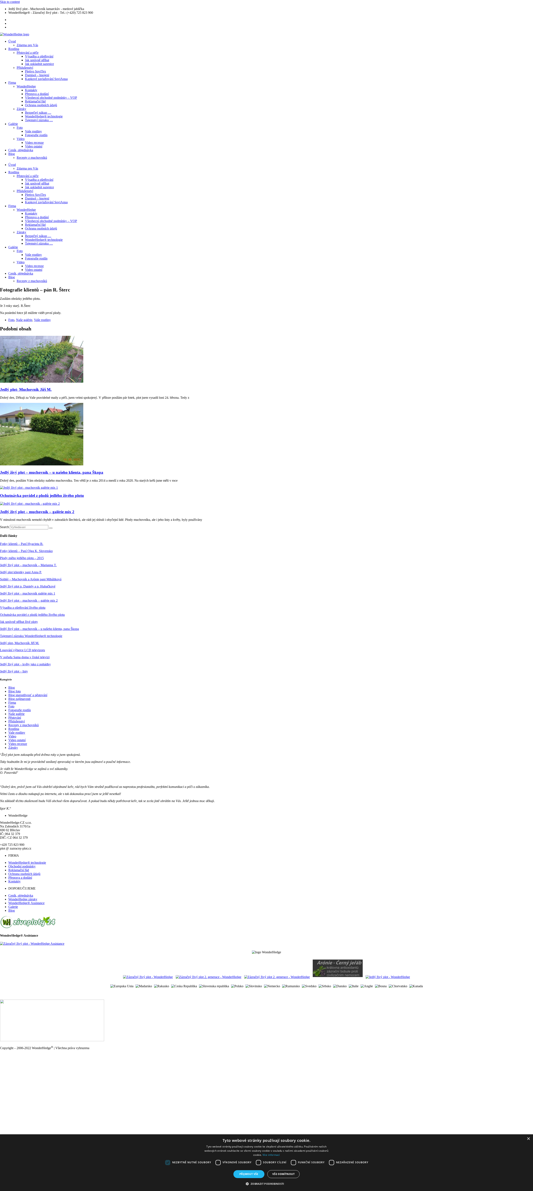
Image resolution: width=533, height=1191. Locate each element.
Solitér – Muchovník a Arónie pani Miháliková (30, 579)
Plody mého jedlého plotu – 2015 (22, 558)
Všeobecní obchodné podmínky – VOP (51, 97)
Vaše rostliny (33, 131)
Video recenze (34, 142)
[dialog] (266, 1162)
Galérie (13, 124)
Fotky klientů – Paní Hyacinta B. (21, 544)
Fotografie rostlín (36, 135)
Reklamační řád (35, 101)
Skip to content (10, 2)
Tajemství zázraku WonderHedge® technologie (31, 636)
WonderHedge (26, 86)
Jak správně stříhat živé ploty (19, 622)
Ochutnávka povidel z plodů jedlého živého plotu (42, 495)
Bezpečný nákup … (38, 112)
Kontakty (31, 90)
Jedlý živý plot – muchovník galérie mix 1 (27, 593)
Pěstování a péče (28, 52)
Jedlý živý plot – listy (14, 671)
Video (21, 139)
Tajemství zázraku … (39, 120)
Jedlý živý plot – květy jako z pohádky (25, 664)
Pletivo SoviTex (35, 71)
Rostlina (13, 49)
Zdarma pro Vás (27, 45)
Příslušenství (25, 67)
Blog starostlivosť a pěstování (27, 695)
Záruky (21, 109)
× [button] (528, 1138)
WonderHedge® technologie (44, 116)
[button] (266, 1183)
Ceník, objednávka (20, 150)
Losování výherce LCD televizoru (22, 650)
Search (4, 527)
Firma (12, 82)
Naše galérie (24, 320)
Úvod (12, 41)
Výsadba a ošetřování (39, 56)
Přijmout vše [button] (248, 1174)
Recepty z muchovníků (32, 157)
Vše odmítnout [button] (283, 1174)
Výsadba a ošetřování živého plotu (22, 607)
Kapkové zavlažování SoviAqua (46, 79)
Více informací (271, 1155)
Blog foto (14, 691)
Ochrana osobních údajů (41, 105)
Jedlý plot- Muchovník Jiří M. (26, 389)
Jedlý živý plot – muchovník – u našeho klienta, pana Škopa (51, 472)
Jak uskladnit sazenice (39, 64)
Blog (11, 154)
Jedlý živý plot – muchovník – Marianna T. (28, 565)
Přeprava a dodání (37, 94)
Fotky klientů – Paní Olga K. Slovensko (26, 551)
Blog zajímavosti (19, 699)
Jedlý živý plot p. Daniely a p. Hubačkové (27, 586)
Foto (20, 127)
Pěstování (14, 717)
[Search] (50, 528)
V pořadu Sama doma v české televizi (25, 657)
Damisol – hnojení (37, 75)
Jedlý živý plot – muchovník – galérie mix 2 (37, 512)
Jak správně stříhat (37, 60)
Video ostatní (33, 146)
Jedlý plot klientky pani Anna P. (21, 572)
